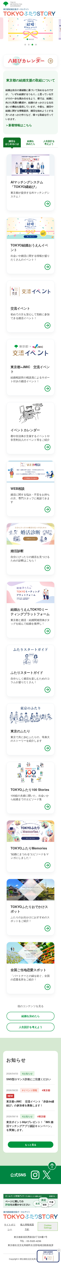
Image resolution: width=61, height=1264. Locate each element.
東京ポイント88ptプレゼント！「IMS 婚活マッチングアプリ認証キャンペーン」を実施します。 (29, 1126)
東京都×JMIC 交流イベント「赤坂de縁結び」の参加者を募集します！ (30, 1103)
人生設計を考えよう (30, 1027)
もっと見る (30, 1144)
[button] (25, 44)
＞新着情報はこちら (19, 125)
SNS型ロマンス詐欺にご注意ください (28, 1079)
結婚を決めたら (30, 1016)
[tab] (12, 142)
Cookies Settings (48, 1226)
